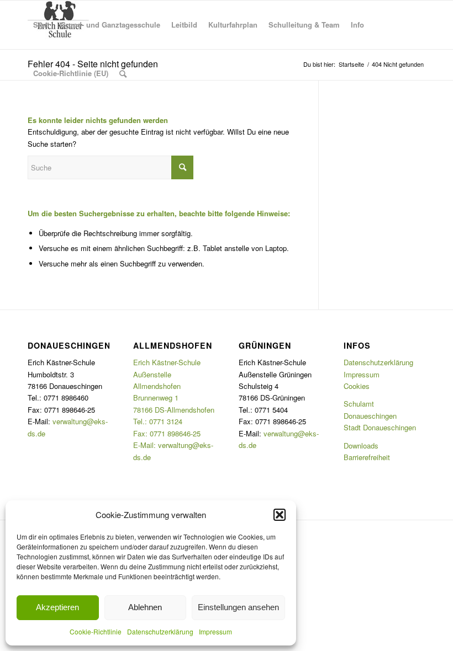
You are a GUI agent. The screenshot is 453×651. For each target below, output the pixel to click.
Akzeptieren (57, 607)
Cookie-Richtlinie (96, 631)
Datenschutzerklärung (160, 631)
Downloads (361, 445)
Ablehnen (145, 607)
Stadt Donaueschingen (380, 427)
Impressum (215, 631)
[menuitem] (41, 25)
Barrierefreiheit (367, 457)
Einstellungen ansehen (238, 607)
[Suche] (123, 73)
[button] (279, 514)
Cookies (357, 386)
